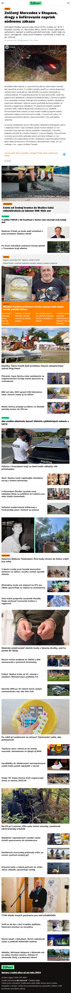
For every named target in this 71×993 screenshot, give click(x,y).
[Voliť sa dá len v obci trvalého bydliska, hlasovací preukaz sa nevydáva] (58, 925)
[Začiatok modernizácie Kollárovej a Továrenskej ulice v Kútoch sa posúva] (58, 508)
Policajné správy (23, 40)
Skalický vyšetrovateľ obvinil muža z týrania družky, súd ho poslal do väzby (33, 649)
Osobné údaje (34, 980)
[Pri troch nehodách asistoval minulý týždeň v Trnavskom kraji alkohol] (58, 247)
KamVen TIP (6, 304)
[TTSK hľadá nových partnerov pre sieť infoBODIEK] (35, 895)
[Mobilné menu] (2, 3)
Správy (7, 8)
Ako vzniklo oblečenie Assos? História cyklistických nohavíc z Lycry (35, 422)
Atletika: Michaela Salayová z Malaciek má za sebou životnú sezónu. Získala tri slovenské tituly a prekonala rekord (22, 955)
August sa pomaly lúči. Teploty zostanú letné (21, 260)
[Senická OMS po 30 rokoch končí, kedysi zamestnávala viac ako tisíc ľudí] (58, 690)
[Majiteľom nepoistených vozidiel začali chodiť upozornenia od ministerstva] (58, 839)
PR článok (5, 216)
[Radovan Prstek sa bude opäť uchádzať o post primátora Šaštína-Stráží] (58, 232)
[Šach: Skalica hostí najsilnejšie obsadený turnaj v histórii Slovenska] (58, 479)
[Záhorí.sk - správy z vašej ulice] (35, 3)
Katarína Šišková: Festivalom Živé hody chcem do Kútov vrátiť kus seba (35, 560)
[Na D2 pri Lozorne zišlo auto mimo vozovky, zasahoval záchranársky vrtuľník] (35, 806)
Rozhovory (5, 555)
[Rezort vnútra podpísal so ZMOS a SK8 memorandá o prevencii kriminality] (58, 661)
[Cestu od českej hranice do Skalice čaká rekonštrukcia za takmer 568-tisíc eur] (35, 183)
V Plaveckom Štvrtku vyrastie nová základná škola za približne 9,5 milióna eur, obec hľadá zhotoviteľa (23, 494)
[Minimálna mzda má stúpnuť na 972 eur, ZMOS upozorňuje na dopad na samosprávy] (58, 586)
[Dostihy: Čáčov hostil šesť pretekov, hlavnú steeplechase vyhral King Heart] (35, 345)
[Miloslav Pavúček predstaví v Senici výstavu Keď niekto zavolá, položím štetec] (35, 283)
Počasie (6, 257)
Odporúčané (8, 204)
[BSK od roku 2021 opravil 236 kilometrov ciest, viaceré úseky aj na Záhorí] (58, 393)
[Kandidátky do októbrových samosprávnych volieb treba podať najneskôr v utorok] (58, 764)
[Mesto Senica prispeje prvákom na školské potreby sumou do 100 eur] (58, 408)
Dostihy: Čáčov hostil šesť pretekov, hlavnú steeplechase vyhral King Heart (32, 367)
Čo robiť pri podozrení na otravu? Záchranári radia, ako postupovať (31, 738)
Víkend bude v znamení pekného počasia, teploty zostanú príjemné (30, 263)
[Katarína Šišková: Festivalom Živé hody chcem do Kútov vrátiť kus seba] (35, 535)
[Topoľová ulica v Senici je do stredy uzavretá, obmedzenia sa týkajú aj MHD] (58, 750)
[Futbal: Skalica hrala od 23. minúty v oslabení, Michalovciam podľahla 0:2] (58, 675)
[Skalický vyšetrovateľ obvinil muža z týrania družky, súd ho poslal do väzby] (35, 627)
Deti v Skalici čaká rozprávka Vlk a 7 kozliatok (53, 315)
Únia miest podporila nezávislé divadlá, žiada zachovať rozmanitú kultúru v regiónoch (21, 601)
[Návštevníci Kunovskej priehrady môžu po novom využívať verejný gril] (58, 854)
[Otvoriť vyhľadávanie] (68, 3)
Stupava (7, 161)
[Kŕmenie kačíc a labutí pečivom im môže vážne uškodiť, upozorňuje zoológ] (58, 868)
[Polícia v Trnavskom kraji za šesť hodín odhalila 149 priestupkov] (35, 446)
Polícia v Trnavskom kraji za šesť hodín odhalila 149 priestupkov (29, 467)
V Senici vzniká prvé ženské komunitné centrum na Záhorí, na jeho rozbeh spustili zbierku (22, 571)
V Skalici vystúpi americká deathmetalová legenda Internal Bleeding (31, 318)
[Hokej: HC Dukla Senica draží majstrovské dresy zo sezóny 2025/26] (58, 779)
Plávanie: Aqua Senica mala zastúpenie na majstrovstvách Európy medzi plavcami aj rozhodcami (22, 378)
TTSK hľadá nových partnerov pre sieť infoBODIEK (28, 915)
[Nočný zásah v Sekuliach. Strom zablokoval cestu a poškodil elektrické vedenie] (58, 940)
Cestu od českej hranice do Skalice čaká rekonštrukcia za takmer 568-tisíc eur (28, 209)
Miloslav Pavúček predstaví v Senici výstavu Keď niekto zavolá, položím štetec (33, 308)
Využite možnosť (14, 980)
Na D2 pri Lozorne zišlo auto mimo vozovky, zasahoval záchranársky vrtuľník (30, 827)
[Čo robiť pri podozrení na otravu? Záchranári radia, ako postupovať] (35, 716)
